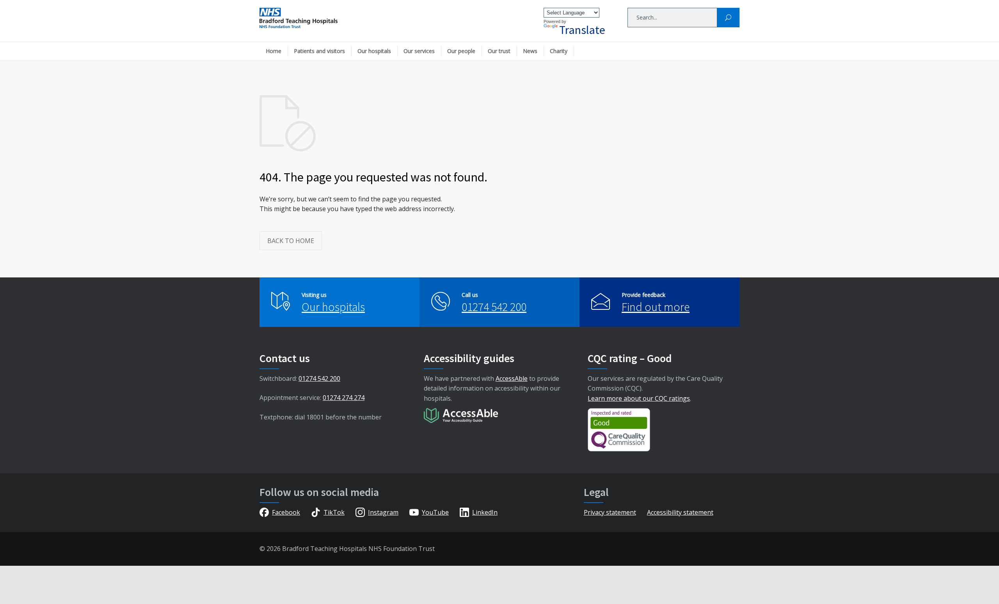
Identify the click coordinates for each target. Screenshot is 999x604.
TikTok (334, 512)
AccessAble (512, 378)
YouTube (435, 512)
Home (273, 51)
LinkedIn (485, 512)
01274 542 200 (494, 306)
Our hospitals (374, 51)
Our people (461, 51)
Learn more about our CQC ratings (639, 398)
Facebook (286, 512)
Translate (582, 30)
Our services (419, 51)
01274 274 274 (343, 397)
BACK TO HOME (290, 240)
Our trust (499, 51)
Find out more (656, 306)
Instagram (383, 512)
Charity (558, 51)
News (530, 51)
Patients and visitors (319, 51)
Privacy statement (610, 512)
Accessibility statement (680, 512)
